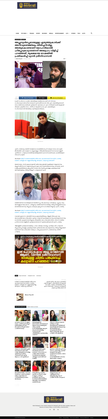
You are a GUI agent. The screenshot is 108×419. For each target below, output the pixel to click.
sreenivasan (38, 275)
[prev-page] (16, 385)
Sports (38, 33)
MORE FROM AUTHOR (32, 307)
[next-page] (18, 385)
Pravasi (32, 33)
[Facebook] (50, 409)
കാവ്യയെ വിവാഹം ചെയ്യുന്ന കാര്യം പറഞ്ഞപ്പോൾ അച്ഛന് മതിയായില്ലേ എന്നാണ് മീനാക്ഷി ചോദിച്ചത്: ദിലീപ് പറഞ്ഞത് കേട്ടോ (22, 325)
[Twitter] (57, 409)
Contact (91, 417)
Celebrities (23, 39)
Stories (73, 33)
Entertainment (59, 33)
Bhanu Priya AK (19, 58)
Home (17, 33)
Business (44, 33)
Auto (83, 33)
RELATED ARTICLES (20, 307)
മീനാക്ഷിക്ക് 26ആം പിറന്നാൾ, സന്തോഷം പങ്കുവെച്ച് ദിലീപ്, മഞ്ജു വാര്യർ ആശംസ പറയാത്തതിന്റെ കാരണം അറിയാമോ (22, 376)
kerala (51, 33)
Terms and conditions (74, 417)
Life (67, 33)
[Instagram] (54, 409)
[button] (91, 33)
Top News (23, 33)
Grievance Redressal (84, 417)
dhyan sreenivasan (22, 275)
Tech (79, 33)
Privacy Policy (66, 417)
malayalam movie (31, 275)
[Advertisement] (66, 5)
